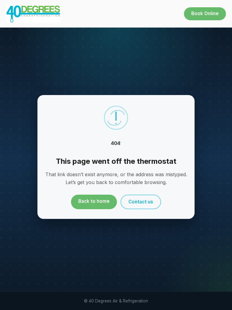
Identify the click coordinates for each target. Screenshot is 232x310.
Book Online (205, 13)
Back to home (94, 201)
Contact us (140, 202)
